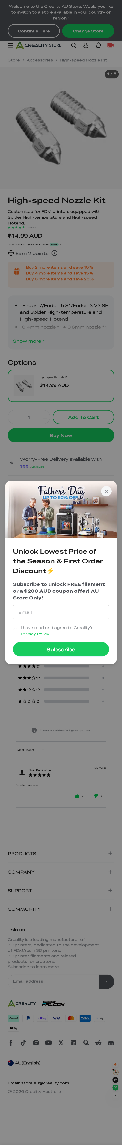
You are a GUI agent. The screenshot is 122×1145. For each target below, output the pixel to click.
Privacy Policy (35, 634)
